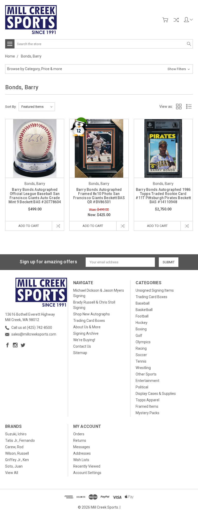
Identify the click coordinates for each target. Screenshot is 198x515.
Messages (81, 447)
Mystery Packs (147, 413)
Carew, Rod (14, 447)
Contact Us (82, 346)
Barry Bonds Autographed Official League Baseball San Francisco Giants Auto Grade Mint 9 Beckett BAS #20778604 (35, 195)
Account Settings (87, 473)
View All (11, 473)
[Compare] (176, 20)
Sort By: (10, 107)
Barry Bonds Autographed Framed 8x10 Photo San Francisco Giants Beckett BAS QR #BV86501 (99, 195)
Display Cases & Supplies (156, 393)
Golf (139, 335)
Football (142, 316)
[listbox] (37, 106)
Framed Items (147, 406)
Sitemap (80, 353)
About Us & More (87, 327)
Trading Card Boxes (89, 320)
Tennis (141, 361)
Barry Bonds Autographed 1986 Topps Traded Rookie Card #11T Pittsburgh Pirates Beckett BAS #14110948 (163, 195)
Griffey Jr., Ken (17, 460)
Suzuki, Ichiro (16, 434)
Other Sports (146, 374)
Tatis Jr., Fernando (20, 440)
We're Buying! (84, 340)
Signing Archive (85, 333)
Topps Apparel (147, 400)
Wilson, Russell (17, 453)
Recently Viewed (86, 466)
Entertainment (147, 381)
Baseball (143, 303)
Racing (141, 348)
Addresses (82, 453)
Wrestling (143, 368)
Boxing (141, 329)
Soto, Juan (14, 466)
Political (142, 387)
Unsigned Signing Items (155, 290)
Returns (79, 440)
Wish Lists (81, 460)
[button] (99, 69)
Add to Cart (28, 226)
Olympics (143, 342)
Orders (78, 434)
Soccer (141, 355)
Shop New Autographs (91, 314)
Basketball (144, 310)
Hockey (141, 323)
